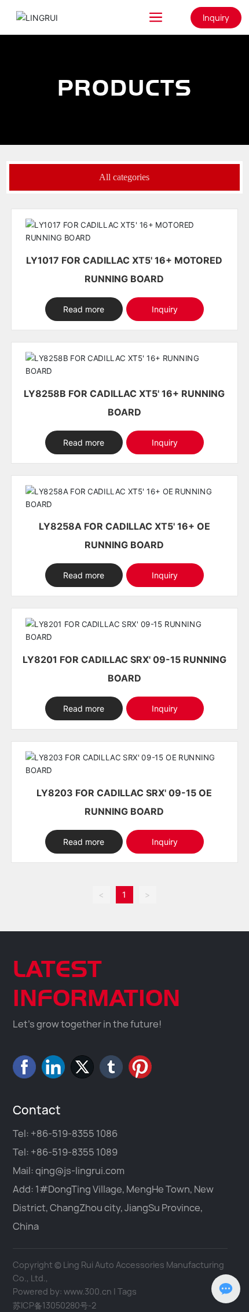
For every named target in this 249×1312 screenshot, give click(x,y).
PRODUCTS (124, 86)
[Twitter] (82, 1066)
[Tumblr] (111, 1066)
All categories (124, 177)
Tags (127, 1291)
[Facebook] (24, 1066)
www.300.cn (88, 1291)
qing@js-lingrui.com (79, 1170)
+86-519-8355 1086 (74, 1133)
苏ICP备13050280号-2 (54, 1305)
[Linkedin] (53, 1066)
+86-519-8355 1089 (74, 1152)
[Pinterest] (140, 1066)
